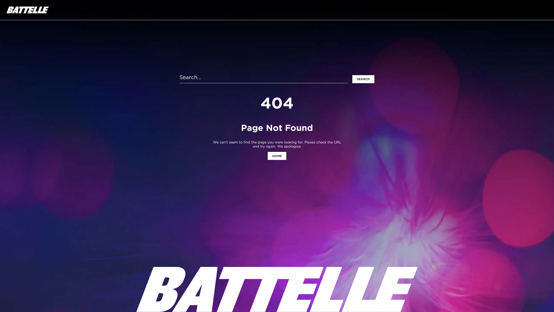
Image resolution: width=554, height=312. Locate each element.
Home (277, 156)
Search (363, 79)
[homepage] (27, 9)
